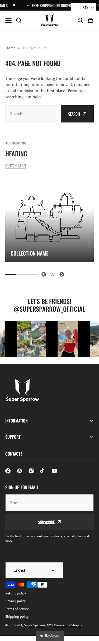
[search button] (19, 20)
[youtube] (54, 471)
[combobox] (32, 113)
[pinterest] (19, 471)
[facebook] (8, 471)
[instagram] (31, 471)
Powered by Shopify (68, 625)
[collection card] (49, 217)
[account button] (80, 20)
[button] (90, 20)
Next (61, 273)
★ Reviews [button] (49, 635)
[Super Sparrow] (49, 20)
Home (10, 48)
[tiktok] (43, 471)
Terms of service (17, 609)
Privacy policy (15, 601)
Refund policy (15, 593)
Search (74, 114)
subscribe (46, 522)
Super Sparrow (34, 625)
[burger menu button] (8, 20)
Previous (43, 273)
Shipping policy (17, 616)
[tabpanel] (49, 217)
